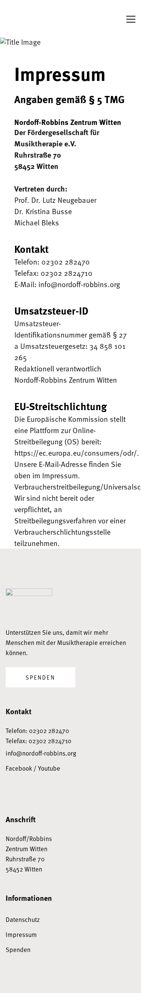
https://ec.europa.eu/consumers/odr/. (76, 452)
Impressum (21, 934)
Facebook (19, 768)
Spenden (40, 677)
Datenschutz (23, 919)
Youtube (49, 768)
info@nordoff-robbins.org (41, 753)
